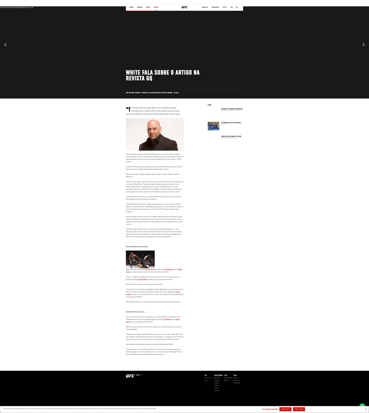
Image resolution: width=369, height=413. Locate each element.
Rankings (139, 7)
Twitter (216, 388)
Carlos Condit (142, 279)
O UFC (225, 375)
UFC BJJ (225, 7)
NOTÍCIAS (156, 7)
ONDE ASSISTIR (215, 7)
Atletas (148, 7)
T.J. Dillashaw (166, 319)
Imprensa (226, 380)
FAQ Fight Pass (228, 378)
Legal (235, 375)
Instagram (217, 380)
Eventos (131, 7)
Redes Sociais (218, 375)
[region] (184, 409)
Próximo (363, 44)
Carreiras (207, 378)
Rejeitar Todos (285, 409)
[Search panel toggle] (237, 7)
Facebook (217, 378)
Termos (236, 378)
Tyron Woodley (167, 269)
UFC (206, 375)
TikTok (216, 385)
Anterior (6, 44)
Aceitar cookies (299, 409)
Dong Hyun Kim (150, 269)
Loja (206, 380)
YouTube (216, 383)
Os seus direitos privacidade (270, 409)
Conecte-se (205, 7)
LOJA (231, 7)
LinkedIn (216, 390)
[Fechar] (366, 409)
